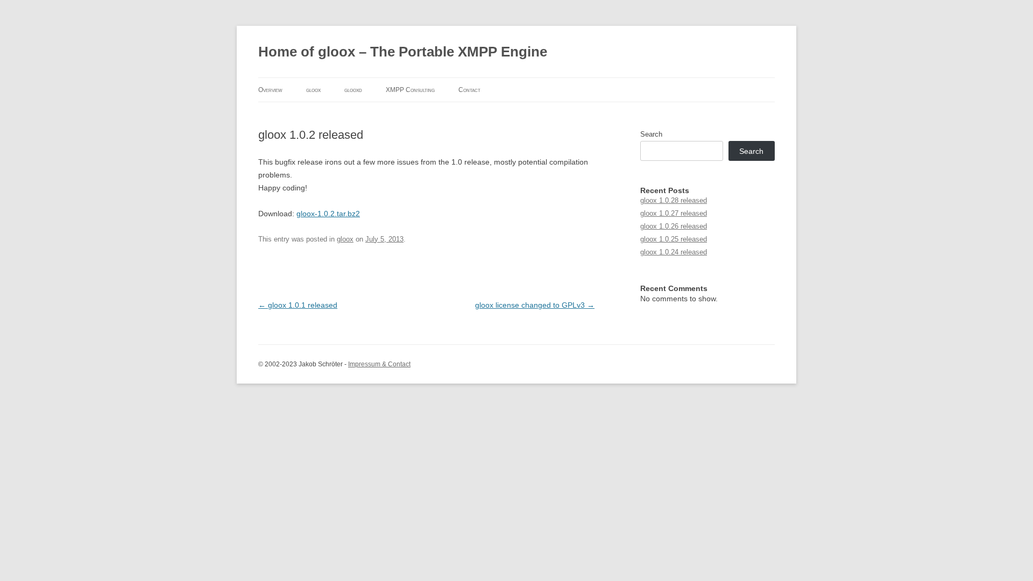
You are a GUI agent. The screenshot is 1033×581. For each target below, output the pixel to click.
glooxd (353, 90)
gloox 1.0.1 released (297, 305)
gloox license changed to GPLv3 (535, 305)
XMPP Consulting (410, 90)
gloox (313, 90)
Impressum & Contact (379, 364)
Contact (469, 90)
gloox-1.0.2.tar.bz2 (328, 213)
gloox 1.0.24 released (673, 252)
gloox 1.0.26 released (673, 226)
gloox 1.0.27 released (673, 213)
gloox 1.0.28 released (673, 200)
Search (651, 134)
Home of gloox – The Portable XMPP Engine (402, 52)
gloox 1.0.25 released (673, 239)
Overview (270, 90)
